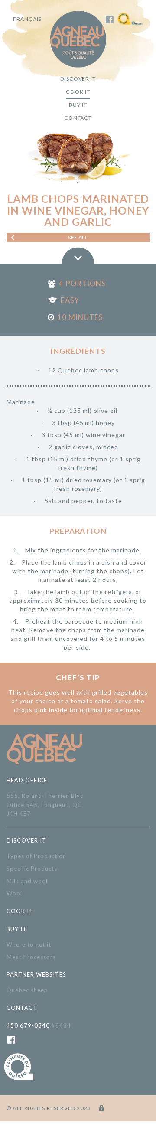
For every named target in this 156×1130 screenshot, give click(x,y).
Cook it (78, 91)
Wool (14, 893)
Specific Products (31, 868)
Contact (78, 117)
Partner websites (36, 974)
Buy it (78, 104)
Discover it (78, 78)
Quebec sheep (27, 989)
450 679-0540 (38, 1025)
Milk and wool (27, 881)
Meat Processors (31, 957)
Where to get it (28, 944)
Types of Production (36, 855)
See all (78, 237)
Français (27, 19)
